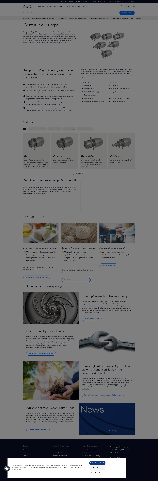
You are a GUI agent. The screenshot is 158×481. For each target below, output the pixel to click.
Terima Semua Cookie (97, 463)
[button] (7, 468)
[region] (66, 468)
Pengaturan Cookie (97, 473)
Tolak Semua (97, 468)
